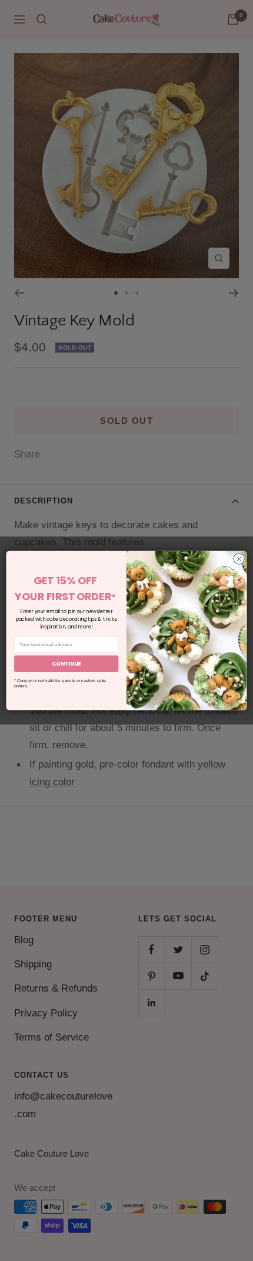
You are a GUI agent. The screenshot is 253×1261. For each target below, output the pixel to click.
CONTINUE (66, 663)
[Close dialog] (239, 559)
